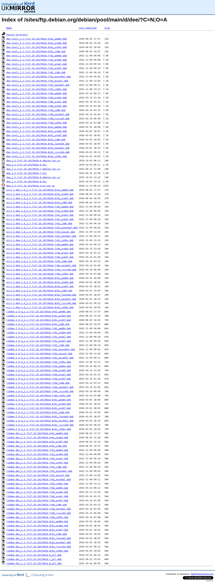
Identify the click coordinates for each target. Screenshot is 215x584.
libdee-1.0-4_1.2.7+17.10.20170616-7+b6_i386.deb (38, 383)
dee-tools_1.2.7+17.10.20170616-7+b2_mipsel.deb (37, 81)
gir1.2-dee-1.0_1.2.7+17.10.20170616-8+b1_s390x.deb (40, 307)
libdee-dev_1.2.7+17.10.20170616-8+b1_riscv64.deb (38, 546)
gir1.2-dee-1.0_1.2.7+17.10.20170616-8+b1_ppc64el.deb (41, 299)
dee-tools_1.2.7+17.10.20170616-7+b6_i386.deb (36, 110)
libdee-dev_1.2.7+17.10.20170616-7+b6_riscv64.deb (38, 513)
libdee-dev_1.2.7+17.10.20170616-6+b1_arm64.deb (37, 437)
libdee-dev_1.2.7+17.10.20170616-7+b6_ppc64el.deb (38, 509)
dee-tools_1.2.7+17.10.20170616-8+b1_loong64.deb (38, 144)
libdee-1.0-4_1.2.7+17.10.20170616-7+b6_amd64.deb (38, 366)
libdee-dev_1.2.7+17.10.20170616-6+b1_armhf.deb (37, 441)
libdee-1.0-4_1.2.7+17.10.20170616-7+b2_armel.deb (38, 337)
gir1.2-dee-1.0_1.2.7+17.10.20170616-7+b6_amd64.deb (40, 244)
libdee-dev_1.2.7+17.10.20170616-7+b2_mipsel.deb (38, 475)
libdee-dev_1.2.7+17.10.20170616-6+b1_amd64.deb (37, 433)
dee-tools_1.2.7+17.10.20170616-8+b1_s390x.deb (36, 156)
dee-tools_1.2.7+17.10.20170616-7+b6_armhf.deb (36, 106)
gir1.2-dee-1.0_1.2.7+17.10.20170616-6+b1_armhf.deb (40, 198)
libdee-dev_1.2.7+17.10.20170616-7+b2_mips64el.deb (39, 471)
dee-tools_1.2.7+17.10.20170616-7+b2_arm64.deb (36, 60)
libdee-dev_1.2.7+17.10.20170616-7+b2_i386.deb (36, 467)
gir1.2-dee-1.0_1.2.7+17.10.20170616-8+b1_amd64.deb (40, 278)
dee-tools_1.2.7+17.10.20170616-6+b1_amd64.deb (36, 39)
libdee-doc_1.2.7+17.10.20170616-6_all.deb (33, 555)
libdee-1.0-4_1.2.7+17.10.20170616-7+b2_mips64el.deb (40, 349)
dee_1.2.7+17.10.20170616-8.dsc (26, 181)
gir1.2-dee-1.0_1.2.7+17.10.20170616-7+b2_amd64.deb (40, 206)
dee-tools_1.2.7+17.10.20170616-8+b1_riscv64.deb (38, 152)
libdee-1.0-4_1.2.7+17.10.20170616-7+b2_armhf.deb (38, 341)
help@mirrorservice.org (202, 574)
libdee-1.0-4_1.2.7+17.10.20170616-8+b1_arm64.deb (38, 404)
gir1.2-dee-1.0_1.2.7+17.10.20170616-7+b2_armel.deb (40, 215)
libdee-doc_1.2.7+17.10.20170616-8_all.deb (33, 563)
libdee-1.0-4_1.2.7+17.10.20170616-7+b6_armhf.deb (38, 379)
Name (9, 28)
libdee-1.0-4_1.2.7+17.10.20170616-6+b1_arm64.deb (38, 316)
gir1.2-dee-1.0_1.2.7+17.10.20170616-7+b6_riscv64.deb (41, 269)
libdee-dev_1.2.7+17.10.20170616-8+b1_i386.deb (36, 534)
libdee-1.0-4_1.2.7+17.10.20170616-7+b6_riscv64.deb (40, 391)
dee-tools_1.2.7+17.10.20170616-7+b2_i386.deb (36, 72)
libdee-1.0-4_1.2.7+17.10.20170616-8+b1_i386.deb (38, 412)
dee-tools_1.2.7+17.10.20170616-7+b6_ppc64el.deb (38, 114)
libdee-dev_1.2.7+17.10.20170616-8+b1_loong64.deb (38, 538)
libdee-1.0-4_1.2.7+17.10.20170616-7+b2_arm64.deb (38, 332)
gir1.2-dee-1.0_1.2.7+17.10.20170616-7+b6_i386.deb (39, 261)
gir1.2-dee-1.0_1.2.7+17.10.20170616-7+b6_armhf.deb (40, 257)
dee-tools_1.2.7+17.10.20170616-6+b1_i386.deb (36, 51)
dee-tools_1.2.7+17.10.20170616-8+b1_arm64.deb (36, 131)
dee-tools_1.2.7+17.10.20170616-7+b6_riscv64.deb (38, 118)
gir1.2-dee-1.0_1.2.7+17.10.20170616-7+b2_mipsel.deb (40, 232)
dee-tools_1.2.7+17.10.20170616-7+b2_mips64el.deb (38, 76)
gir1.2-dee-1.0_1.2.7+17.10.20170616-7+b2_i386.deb (39, 223)
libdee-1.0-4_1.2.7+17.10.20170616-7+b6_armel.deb (38, 374)
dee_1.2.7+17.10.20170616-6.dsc (26, 164)
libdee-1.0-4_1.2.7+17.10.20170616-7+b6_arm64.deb (38, 370)
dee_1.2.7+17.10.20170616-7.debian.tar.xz (33, 169)
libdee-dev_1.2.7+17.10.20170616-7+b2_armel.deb (37, 458)
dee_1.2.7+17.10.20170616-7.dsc (26, 173)
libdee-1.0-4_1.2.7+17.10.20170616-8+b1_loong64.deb (40, 416)
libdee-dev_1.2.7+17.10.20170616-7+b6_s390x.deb (37, 517)
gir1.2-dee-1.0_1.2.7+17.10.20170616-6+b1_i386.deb (39, 202)
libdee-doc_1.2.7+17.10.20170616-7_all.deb (33, 559)
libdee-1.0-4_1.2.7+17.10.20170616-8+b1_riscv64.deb (40, 425)
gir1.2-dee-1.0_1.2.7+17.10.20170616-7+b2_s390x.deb (40, 240)
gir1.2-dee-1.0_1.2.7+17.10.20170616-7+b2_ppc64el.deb (41, 236)
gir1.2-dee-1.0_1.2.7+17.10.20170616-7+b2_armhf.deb (40, 219)
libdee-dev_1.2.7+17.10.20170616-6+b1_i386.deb (36, 446)
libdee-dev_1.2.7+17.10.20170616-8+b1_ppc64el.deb (38, 542)
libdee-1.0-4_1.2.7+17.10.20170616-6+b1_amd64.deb (38, 311)
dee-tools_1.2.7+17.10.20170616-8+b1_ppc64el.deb (38, 148)
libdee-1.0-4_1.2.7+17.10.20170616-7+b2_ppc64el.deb (40, 358)
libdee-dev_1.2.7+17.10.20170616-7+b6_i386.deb (36, 504)
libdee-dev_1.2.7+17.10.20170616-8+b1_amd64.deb (37, 521)
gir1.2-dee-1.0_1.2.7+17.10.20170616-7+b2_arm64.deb (40, 211)
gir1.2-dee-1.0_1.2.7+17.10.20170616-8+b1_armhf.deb (40, 286)
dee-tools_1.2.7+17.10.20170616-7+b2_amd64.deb (36, 55)
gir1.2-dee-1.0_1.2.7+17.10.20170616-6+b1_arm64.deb (40, 194)
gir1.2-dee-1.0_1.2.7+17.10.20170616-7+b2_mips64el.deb (42, 227)
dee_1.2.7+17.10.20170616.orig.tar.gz (30, 185)
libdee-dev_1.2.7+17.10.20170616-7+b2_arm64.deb (37, 454)
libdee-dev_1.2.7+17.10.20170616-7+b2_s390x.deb (37, 483)
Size (107, 28)
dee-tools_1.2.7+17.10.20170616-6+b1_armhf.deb (36, 47)
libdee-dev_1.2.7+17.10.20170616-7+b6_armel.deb (37, 496)
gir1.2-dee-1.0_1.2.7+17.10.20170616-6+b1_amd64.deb (40, 190)
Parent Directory (17, 34)
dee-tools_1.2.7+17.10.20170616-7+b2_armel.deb (36, 64)
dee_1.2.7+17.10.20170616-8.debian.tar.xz (33, 177)
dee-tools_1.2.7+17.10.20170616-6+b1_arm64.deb (36, 43)
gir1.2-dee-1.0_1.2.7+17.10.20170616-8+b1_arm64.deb (40, 282)
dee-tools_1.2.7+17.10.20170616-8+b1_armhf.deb (36, 135)
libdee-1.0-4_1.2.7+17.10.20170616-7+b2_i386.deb (38, 345)
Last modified (87, 28)
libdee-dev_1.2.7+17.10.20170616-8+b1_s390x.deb (37, 551)
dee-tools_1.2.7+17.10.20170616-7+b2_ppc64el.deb (38, 85)
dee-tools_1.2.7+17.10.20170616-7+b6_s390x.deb (36, 123)
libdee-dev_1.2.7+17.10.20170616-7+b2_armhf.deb (37, 462)
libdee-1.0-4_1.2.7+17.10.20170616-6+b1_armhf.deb (38, 320)
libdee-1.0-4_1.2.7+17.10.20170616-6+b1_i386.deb (38, 324)
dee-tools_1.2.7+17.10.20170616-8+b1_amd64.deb (36, 127)
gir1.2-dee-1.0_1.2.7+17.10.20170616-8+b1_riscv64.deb (41, 303)
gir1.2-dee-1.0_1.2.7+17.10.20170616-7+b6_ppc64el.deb (41, 265)
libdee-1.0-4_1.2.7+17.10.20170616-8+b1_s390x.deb (38, 429)
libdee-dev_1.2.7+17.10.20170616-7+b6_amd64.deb (37, 488)
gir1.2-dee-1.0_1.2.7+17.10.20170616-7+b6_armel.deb (40, 253)
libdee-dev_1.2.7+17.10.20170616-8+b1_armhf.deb (37, 530)
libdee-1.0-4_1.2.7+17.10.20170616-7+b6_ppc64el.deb (40, 387)
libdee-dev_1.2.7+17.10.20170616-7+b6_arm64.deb (37, 492)
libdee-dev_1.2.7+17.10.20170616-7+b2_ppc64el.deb (38, 479)
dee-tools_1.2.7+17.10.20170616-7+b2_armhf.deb (36, 68)
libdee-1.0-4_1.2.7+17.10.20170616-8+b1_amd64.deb (38, 400)
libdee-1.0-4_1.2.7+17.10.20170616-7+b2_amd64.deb (38, 328)
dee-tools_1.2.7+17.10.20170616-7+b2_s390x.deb (36, 89)
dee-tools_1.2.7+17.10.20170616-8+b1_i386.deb (36, 139)
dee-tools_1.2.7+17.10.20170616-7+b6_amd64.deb (36, 93)
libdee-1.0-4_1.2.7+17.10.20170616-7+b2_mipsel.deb (39, 353)
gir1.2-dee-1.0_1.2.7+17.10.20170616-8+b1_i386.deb (39, 290)
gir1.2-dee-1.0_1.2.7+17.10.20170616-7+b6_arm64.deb (40, 248)
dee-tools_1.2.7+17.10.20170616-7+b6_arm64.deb (36, 97)
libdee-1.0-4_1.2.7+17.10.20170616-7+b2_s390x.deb (38, 362)
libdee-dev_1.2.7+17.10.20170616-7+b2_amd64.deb (37, 450)
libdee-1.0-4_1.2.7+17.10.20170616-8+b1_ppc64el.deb (40, 420)
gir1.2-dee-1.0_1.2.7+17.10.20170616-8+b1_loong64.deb (41, 295)
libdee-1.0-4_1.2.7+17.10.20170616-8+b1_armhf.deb (38, 408)
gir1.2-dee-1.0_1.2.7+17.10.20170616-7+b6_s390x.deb (40, 274)
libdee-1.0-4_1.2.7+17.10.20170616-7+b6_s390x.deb (38, 395)
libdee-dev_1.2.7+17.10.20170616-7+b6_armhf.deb (37, 500)
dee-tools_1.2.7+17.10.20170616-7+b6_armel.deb (36, 102)
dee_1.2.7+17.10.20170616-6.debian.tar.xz (33, 160)
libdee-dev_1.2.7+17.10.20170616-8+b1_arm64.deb (37, 525)
